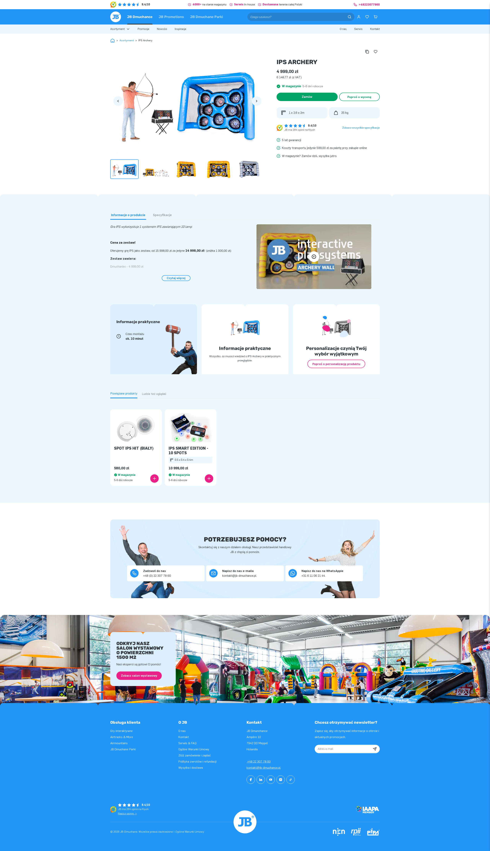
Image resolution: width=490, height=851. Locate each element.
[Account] (358, 17)
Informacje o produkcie (128, 215)
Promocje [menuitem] (143, 29)
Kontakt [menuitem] (375, 29)
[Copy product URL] (367, 51)
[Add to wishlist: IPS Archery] (375, 51)
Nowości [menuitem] (162, 29)
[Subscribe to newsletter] (375, 749)
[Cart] (375, 17)
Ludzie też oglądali (154, 394)
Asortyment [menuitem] (117, 29)
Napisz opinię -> (127, 813)
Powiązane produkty (123, 393)
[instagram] (280, 779)
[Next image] (256, 101)
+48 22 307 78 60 (259, 761)
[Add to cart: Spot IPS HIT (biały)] (154, 478)
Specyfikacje (162, 215)
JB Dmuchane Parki (206, 17)
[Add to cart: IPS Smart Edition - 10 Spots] (209, 478)
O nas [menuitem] (343, 29)
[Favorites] (367, 17)
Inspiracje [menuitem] (180, 29)
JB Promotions (171, 17)
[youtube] (270, 779)
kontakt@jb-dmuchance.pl (264, 767)
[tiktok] (290, 779)
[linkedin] (260, 779)
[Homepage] (115, 16)
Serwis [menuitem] (358, 29)
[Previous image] (118, 101)
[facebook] (251, 779)
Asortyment (126, 40)
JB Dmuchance (140, 17)
